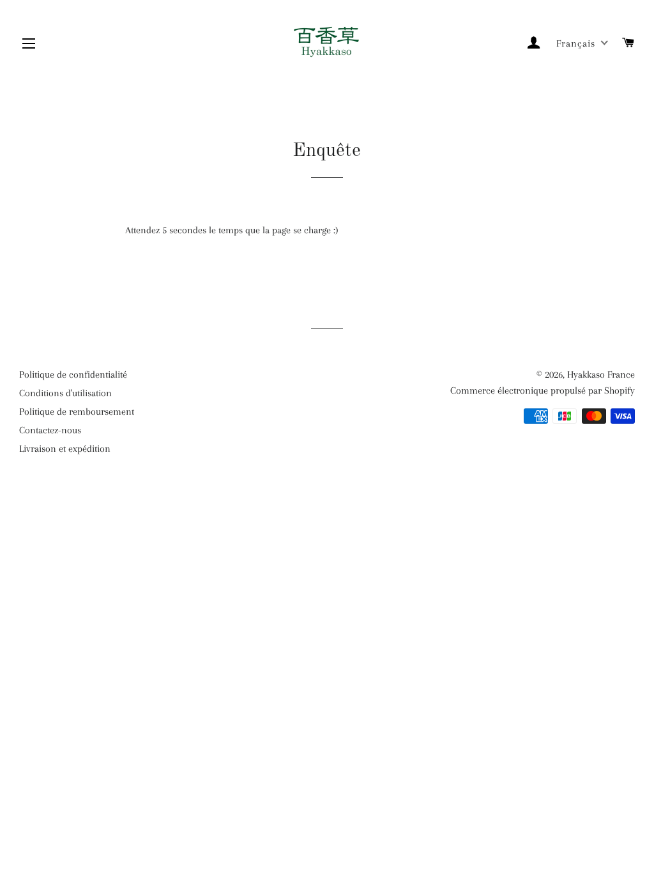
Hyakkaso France (601, 374)
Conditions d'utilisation (65, 393)
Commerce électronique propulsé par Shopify (542, 390)
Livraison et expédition (64, 448)
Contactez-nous (50, 430)
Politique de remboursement (76, 411)
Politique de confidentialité (73, 374)
